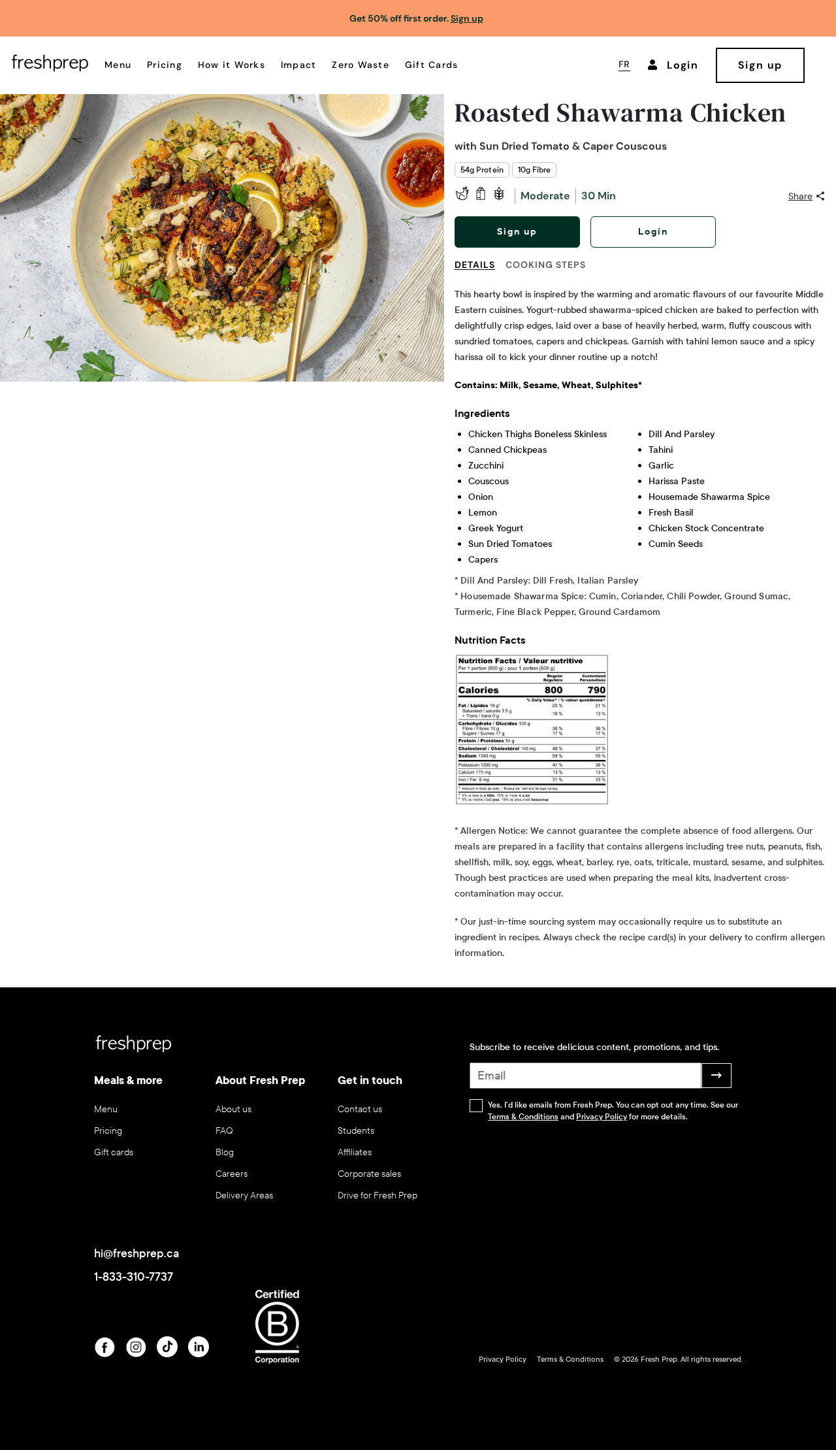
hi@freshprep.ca (136, 1253)
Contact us (360, 1109)
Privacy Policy (601, 1117)
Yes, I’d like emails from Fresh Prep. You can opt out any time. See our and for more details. (613, 1111)
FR (624, 64)
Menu (117, 65)
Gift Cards (431, 65)
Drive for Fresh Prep (377, 1195)
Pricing (164, 65)
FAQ (224, 1131)
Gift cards (113, 1152)
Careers (232, 1174)
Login (653, 231)
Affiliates (355, 1152)
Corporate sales (369, 1174)
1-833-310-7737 (133, 1277)
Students (356, 1131)
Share (800, 196)
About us (233, 1109)
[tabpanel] (640, 624)
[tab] (480, 272)
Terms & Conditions (523, 1117)
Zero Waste (360, 65)
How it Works (231, 65)
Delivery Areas (244, 1195)
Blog (225, 1152)
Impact (299, 65)
